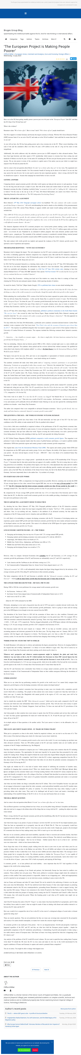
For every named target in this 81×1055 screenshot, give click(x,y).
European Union (21, 54)
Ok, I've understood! (24, 1050)
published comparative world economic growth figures (47, 438)
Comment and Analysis (36, 54)
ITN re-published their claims (46, 285)
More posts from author (68, 1009)
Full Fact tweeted (50, 272)
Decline (35, 1050)
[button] (54, 39)
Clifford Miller (9, 54)
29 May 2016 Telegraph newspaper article (27, 203)
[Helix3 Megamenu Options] (26, 13)
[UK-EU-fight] (40, 89)
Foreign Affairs (64, 54)
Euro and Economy (51, 54)
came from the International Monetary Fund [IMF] (30, 448)
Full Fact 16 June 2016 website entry (51, 269)
